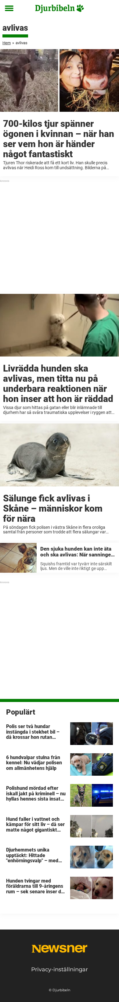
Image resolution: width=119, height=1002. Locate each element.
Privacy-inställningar (59, 969)
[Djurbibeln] (59, 8)
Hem (6, 43)
